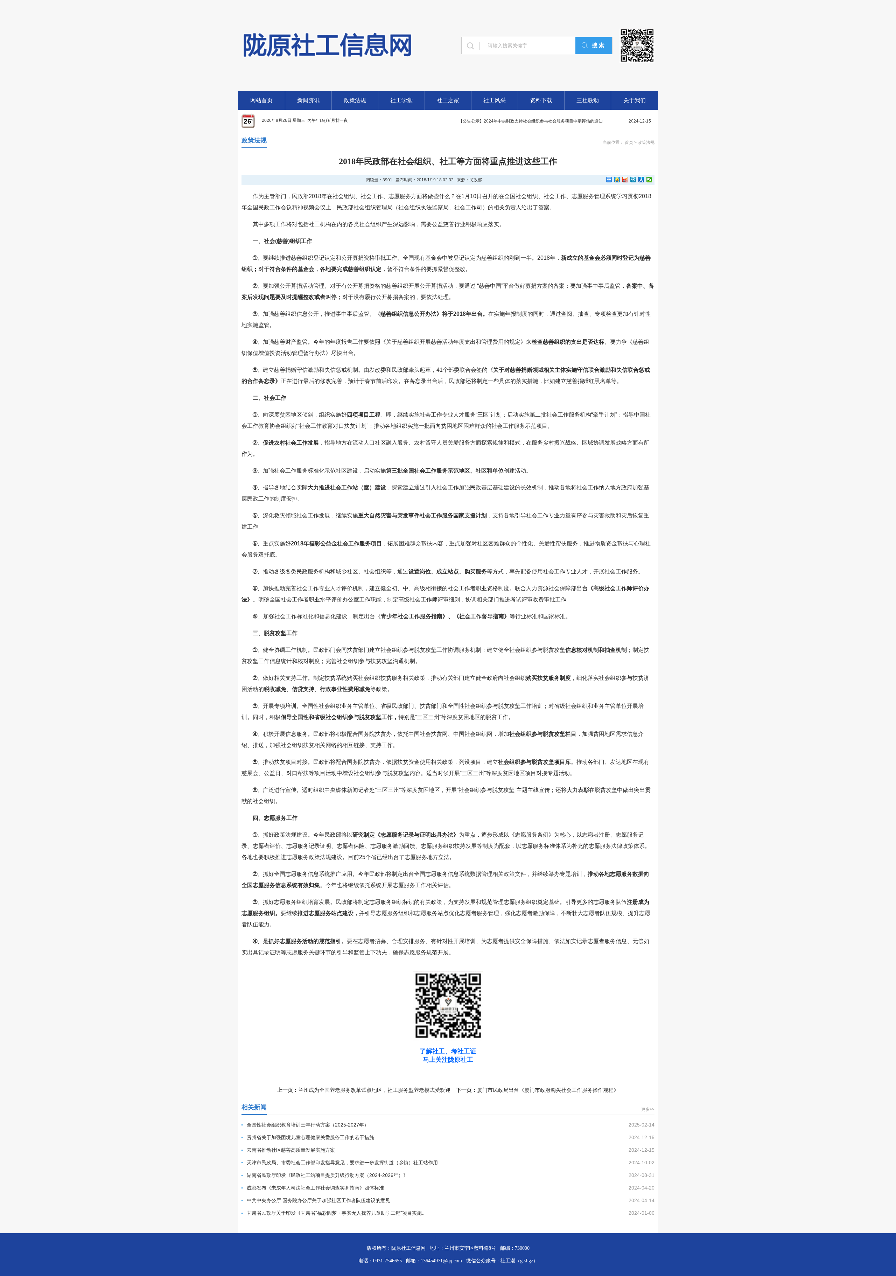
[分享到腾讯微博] (633, 179)
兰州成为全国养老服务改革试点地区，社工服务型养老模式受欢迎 (374, 1090)
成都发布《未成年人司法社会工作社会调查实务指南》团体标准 (315, 1188)
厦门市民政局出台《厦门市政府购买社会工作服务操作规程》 (548, 1090)
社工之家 (448, 100)
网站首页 (261, 100)
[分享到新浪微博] (625, 179)
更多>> (647, 1109)
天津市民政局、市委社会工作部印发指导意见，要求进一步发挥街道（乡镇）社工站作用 (342, 1162)
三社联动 (587, 100)
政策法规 (355, 100)
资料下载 (541, 100)
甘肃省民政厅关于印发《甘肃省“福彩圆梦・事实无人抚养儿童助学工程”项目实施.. (336, 1213)
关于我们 (634, 100)
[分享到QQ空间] (617, 179)
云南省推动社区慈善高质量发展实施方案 (291, 1150)
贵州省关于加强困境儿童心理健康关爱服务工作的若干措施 (310, 1137)
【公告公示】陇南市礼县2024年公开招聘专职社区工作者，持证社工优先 (526, 121)
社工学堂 (401, 100)
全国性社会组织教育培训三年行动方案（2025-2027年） (308, 1125)
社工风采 (494, 100)
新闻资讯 (308, 100)
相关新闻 (254, 1107)
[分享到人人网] (641, 179)
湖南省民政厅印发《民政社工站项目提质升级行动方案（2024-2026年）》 (327, 1175)
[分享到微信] (649, 179)
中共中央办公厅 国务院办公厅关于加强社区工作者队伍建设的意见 (318, 1200)
